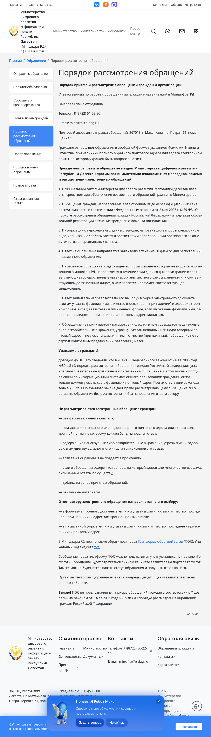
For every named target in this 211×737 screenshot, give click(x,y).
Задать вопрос (90, 722)
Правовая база (24, 185)
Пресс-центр (135, 31)
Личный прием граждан (30, 118)
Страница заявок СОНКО (26, 201)
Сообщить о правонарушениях (27, 102)
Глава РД (16, 5)
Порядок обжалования (30, 87)
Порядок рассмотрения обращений (24, 136)
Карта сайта (167, 664)
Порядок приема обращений (25, 169)
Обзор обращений (27, 154)
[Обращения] (182, 31)
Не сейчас (116, 722)
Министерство (65, 31)
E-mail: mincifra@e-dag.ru (128, 661)
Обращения (36, 60)
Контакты (160, 5)
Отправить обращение (30, 73)
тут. (97, 547)
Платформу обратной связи (160, 541)
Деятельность (92, 31)
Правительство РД (39, 5)
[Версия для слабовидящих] (167, 31)
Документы (117, 31)
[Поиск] (153, 31)
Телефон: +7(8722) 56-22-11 (127, 650)
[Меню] (196, 31)
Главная (15, 60)
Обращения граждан (186, 5)
